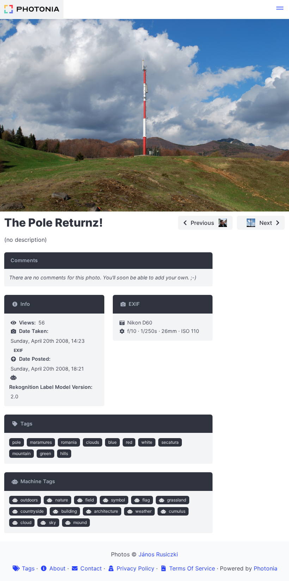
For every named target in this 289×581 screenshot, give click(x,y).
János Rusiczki (158, 554)
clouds (92, 442)
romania (69, 442)
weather (143, 511)
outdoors (29, 500)
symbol (118, 500)
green (45, 453)
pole (16, 442)
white (146, 442)
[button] (280, 9)
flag (146, 500)
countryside (32, 511)
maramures (41, 442)
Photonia (265, 568)
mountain (21, 453)
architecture (106, 511)
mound (80, 522)
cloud (25, 522)
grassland (176, 500)
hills (64, 453)
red (129, 442)
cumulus (177, 511)
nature (61, 500)
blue (112, 442)
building (69, 511)
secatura (170, 442)
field (89, 500)
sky (52, 522)
